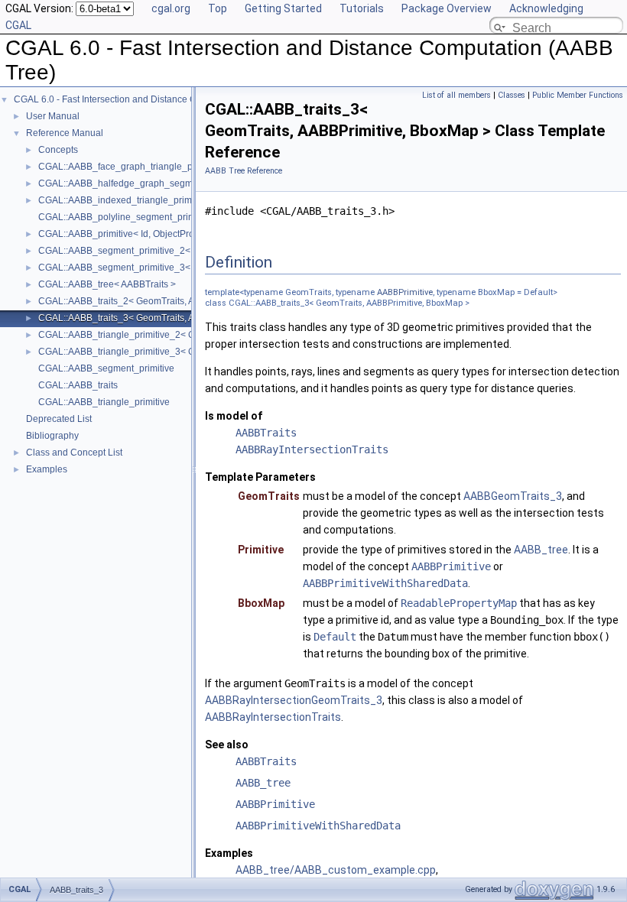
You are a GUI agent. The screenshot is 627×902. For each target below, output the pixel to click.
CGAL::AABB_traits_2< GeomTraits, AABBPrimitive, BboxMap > (169, 301)
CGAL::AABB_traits (78, 385)
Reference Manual (64, 133)
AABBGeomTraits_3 (512, 496)
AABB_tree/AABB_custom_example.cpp (336, 870)
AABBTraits (266, 433)
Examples (46, 469)
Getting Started (283, 8)
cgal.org (170, 8)
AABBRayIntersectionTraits (312, 449)
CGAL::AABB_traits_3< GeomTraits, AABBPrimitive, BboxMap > (169, 318)
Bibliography (52, 435)
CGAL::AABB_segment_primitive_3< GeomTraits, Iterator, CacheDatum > (189, 267)
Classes (511, 95)
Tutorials (361, 8)
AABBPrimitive (405, 292)
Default (335, 637)
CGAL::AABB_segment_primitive (106, 368)
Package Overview (446, 8)
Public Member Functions (577, 95)
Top (217, 8)
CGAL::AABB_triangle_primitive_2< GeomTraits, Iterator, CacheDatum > (187, 334)
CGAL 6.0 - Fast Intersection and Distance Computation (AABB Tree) (155, 99)
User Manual (53, 116)
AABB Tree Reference (243, 171)
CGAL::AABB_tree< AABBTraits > (107, 284)
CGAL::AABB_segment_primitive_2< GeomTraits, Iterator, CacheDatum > (189, 250)
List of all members (456, 95)
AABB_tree (541, 549)
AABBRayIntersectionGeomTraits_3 (293, 700)
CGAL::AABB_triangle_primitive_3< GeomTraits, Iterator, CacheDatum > (187, 351)
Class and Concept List (74, 452)
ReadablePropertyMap (459, 603)
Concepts (58, 149)
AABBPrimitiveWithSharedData (385, 583)
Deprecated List (59, 419)
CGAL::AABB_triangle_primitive (104, 402)
